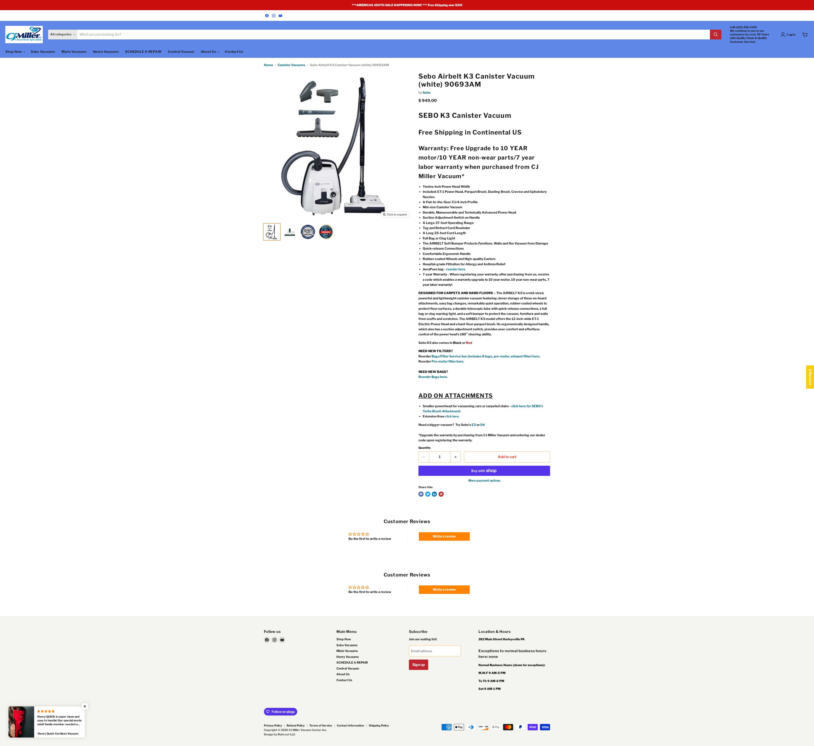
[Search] (715, 34)
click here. (452, 416)
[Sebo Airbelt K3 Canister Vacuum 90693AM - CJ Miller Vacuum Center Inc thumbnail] (308, 232)
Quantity (424, 447)
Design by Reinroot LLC (279, 734)
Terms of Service (320, 725)
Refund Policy (296, 725)
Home (268, 65)
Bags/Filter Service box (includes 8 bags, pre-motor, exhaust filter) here (485, 356)
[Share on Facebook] (421, 494)
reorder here (455, 269)
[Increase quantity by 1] (456, 456)
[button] (85, 706)
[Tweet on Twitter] (427, 494)
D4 (482, 425)
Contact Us (234, 52)
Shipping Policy (379, 725)
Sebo (427, 92)
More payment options (484, 480)
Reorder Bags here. (433, 377)
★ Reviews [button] (810, 377)
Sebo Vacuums (43, 52)
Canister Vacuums (291, 65)
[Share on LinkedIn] (434, 494)
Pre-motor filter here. (448, 361)
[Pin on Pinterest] (441, 494)
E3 (474, 425)
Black (457, 343)
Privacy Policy (273, 725)
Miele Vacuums (74, 52)
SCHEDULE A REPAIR (143, 52)
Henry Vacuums (106, 52)
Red (469, 343)
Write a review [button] (444, 536)
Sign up (418, 665)
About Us (209, 52)
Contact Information (350, 725)
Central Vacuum (181, 52)
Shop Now (14, 52)
